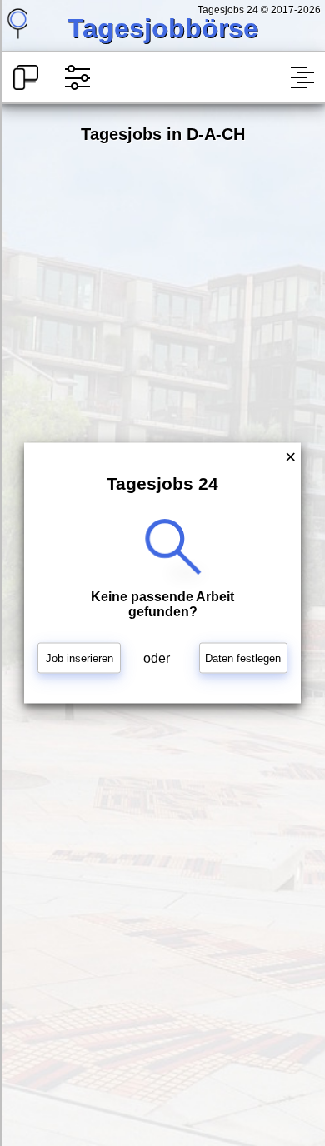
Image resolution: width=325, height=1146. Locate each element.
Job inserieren (79, 658)
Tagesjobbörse (163, 28)
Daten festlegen (243, 658)
